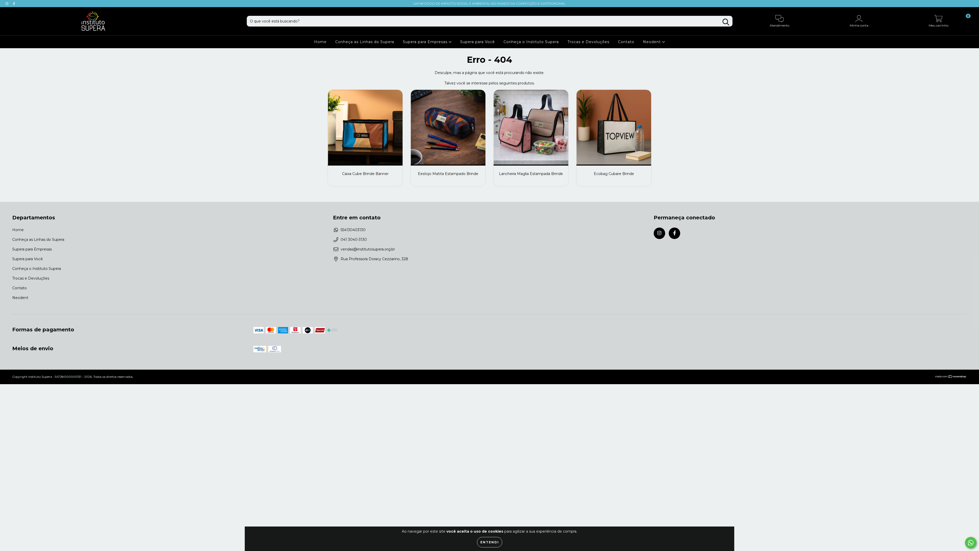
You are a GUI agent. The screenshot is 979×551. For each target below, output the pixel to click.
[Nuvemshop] (951, 377)
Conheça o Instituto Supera (531, 42)
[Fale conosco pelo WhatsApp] (970, 542)
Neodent (652, 42)
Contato (626, 42)
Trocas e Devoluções (588, 42)
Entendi (489, 542)
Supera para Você (477, 42)
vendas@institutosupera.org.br (368, 249)
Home (320, 42)
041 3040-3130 (354, 239)
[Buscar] (726, 22)
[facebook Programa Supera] (14, 3)
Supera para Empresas (426, 42)
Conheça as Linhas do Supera (364, 42)
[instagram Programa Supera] (7, 3)
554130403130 (353, 230)
